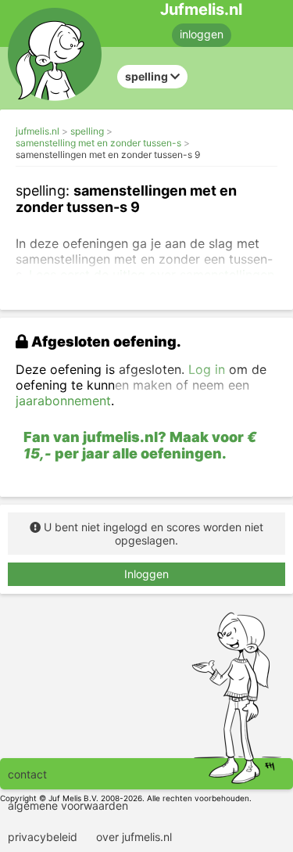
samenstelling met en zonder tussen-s (98, 143)
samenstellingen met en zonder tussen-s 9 (108, 154)
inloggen (201, 34)
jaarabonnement (63, 400)
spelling (87, 131)
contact (27, 774)
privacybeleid (42, 836)
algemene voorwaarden (68, 805)
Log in (206, 369)
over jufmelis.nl (134, 836)
